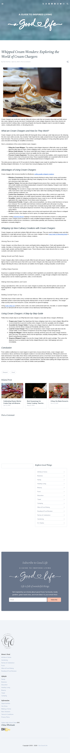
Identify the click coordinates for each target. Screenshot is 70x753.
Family (39, 480)
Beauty (39, 487)
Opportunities (5, 703)
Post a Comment (26, 62)
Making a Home (6, 709)
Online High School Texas (9, 722)
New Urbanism (5, 711)
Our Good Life (42, 745)
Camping (40, 503)
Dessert (5, 372)
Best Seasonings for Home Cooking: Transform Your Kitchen (36, 402)
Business (40, 476)
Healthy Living (41, 483)
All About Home (42, 472)
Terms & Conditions (7, 714)
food (13, 372)
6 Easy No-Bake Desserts (59, 401)
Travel (39, 499)
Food (38, 491)
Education (40, 495)
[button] (67, 62)
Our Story (4, 706)
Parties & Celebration (43, 515)
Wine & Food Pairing (43, 507)
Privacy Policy (5, 717)
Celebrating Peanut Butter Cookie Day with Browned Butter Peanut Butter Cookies (12, 402)
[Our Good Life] (35, 22)
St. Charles (40, 523)
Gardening (40, 519)
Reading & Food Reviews (44, 511)
